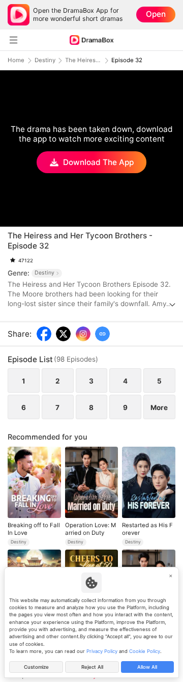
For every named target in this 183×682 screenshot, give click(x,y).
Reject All (92, 667)
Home (16, 60)
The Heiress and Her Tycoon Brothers (83, 60)
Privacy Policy (101, 651)
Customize (36, 667)
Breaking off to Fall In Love (34, 529)
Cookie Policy (144, 651)
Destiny (45, 60)
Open (156, 14)
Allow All (147, 667)
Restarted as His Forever (147, 529)
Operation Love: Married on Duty (90, 529)
